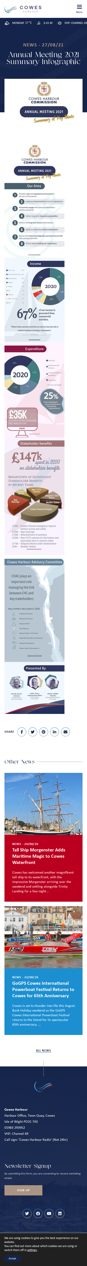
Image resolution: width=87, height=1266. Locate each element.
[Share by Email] (65, 731)
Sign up (23, 1190)
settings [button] (32, 1250)
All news (43, 1050)
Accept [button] (12, 1258)
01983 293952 (14, 1128)
